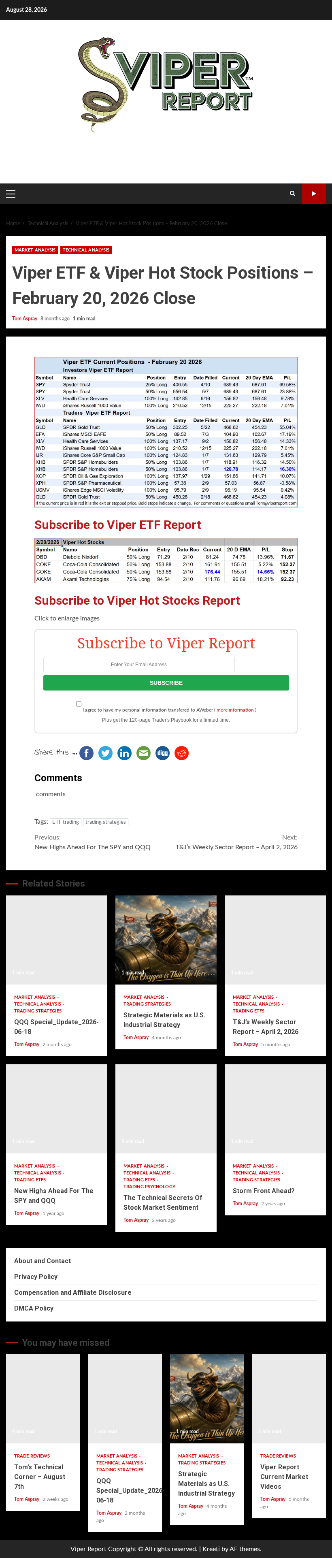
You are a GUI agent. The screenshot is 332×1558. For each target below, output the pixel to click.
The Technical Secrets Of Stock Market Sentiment (166, 1108)
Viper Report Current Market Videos (289, 1398)
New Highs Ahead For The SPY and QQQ (92, 842)
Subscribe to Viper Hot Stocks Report (137, 600)
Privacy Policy (35, 1277)
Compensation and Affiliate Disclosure (73, 1292)
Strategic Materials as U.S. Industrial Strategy (166, 940)
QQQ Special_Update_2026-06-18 (56, 940)
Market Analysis (35, 250)
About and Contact (42, 1261)
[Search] (292, 193)
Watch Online (314, 193)
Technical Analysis (86, 250)
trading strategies (105, 822)
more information (235, 710)
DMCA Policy (33, 1308)
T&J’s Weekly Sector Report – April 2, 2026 (237, 842)
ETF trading (65, 822)
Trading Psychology (149, 1187)
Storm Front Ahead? (275, 1108)
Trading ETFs (248, 1011)
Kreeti (211, 1549)
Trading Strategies (38, 1011)
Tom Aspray (25, 318)
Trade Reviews (32, 1456)
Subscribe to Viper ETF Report (117, 525)
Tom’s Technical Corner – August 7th (43, 1398)
